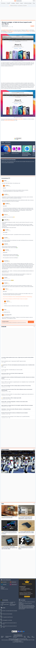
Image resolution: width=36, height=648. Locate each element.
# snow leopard (7, 142)
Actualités (3, 326)
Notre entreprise (28, 637)
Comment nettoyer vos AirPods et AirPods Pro (25, 603)
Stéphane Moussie (5, 25)
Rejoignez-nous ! (27, 596)
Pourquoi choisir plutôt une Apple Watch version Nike (26, 605)
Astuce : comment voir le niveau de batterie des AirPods (27, 606)
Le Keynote (2, 588)
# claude (21, 3)
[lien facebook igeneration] (20, 631)
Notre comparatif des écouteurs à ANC (13, 605)
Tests (2, 503)
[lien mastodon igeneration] (18, 631)
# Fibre (34, 3)
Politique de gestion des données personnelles (18, 637)
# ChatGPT (8, 3)
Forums (2, 586)
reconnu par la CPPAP (14, 639)
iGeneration (4, 584)
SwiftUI (28, 31)
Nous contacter (33, 637)
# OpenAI (17, 3)
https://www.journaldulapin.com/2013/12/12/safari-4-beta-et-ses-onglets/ (15, 298)
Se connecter (31, 321)
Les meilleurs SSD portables (12, 602)
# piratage (13, 3)
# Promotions (3, 3)
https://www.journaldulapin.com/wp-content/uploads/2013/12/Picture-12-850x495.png (17, 296)
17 (11, 26)
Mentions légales (2, 637)
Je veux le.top (3, 587)
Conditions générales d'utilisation (8, 637)
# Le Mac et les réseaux (28, 3)
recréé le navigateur (10, 31)
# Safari (2, 142)
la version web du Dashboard (9, 120)
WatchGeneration (14, 584)
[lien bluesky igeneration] (23, 631)
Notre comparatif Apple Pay (5, 605)
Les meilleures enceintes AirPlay (5, 602)
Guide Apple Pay (21, 604)
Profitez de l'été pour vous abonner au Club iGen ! (18, 5)
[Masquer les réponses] (2, 188)
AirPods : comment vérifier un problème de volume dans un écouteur (27, 602)
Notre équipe (25, 637)
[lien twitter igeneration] (22, 631)
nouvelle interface (5, 30)
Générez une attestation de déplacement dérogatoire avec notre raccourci (26, 608)
